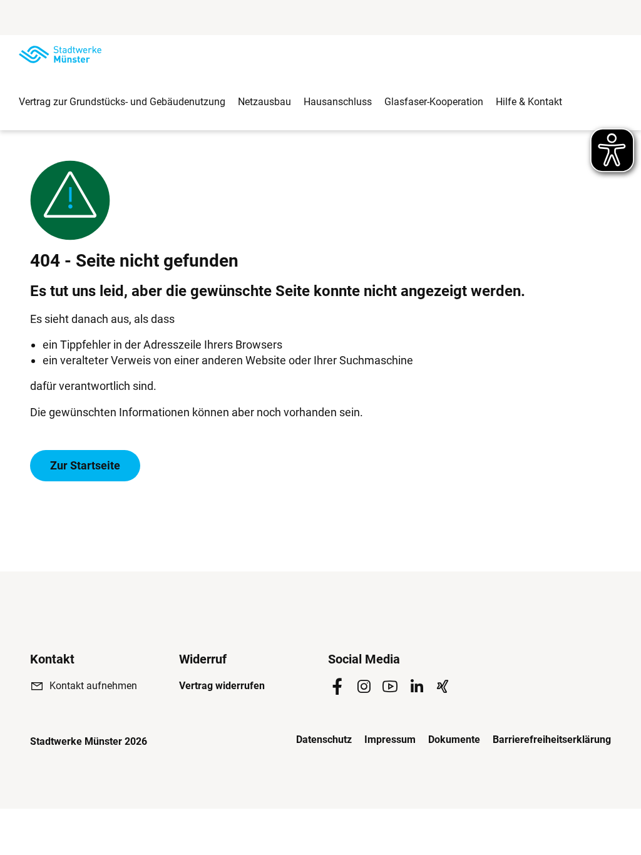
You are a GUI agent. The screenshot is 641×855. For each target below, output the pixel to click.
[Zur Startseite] (60, 54)
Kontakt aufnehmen (93, 686)
